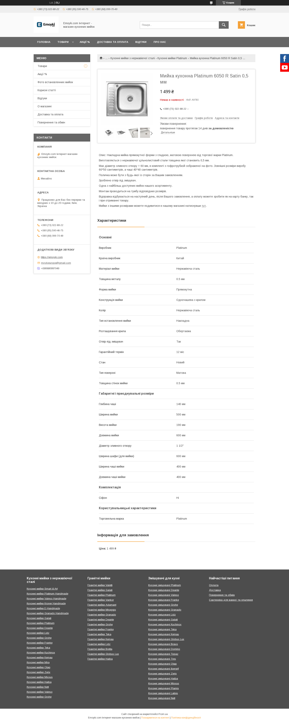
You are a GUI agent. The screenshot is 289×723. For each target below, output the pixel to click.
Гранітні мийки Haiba (100, 658)
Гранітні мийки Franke (100, 629)
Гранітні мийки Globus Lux (103, 653)
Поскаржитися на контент (155, 717)
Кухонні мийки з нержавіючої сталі (132, 58)
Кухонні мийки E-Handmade (43, 608)
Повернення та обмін (51, 122)
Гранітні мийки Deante (100, 619)
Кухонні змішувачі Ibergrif (163, 668)
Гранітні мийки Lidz (98, 644)
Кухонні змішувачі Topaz (163, 653)
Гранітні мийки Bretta (99, 649)
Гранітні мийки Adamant (101, 604)
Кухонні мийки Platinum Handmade (47, 593)
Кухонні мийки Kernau (39, 657)
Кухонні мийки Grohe (39, 637)
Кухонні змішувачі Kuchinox (164, 624)
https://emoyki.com (52, 257)
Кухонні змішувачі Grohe (163, 604)
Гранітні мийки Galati (99, 590)
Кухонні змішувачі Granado (164, 609)
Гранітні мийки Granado (101, 614)
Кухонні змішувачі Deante (163, 590)
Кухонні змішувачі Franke (163, 599)
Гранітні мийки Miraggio (101, 609)
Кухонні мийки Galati (39, 618)
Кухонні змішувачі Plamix (163, 688)
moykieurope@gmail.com (56, 262)
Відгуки (140, 41)
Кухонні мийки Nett (38, 686)
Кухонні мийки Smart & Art (42, 588)
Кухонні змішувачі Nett (161, 698)
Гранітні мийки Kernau (100, 639)
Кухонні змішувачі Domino (164, 649)
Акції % (85, 41)
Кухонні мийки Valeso (39, 691)
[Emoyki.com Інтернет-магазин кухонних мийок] (46, 31)
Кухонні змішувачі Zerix (162, 673)
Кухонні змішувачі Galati (163, 619)
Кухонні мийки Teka (38, 647)
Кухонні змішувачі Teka (162, 629)
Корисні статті (47, 90)
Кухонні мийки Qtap (38, 667)
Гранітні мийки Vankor (100, 599)
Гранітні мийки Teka (99, 634)
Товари (63, 41)
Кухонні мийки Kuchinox (41, 652)
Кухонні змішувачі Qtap (162, 663)
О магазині (45, 106)
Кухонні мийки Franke (39, 642)
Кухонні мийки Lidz (38, 632)
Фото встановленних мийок (55, 82)
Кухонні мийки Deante (40, 628)
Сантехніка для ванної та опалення (231, 599)
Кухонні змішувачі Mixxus (163, 683)
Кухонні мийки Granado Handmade (48, 613)
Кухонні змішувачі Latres (163, 693)
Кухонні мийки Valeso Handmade (46, 598)
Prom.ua (163, 714)
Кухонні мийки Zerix (38, 672)
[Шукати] (224, 25)
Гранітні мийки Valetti (99, 585)
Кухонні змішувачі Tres (162, 658)
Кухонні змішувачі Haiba (163, 678)
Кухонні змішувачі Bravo (163, 644)
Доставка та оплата (112, 41)
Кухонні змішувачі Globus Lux (166, 639)
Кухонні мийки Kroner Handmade (46, 603)
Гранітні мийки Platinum (101, 594)
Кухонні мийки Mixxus (40, 677)
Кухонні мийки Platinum (172, 58)
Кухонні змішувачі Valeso (163, 594)
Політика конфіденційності (186, 717)
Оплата (213, 585)
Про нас (160, 41)
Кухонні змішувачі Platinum (164, 585)
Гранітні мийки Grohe (100, 624)
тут (204, 205)
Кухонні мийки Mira (38, 662)
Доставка (215, 590)
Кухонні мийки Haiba (39, 682)
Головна (43, 41)
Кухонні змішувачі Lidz (162, 614)
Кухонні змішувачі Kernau (163, 634)
